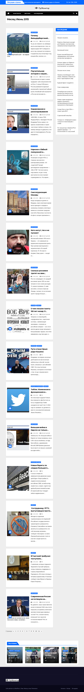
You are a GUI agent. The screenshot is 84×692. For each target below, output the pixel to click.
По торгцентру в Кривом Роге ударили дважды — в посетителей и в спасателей (66, 129)
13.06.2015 (35, 236)
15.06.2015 (35, 41)
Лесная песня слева (63, 70)
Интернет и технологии (36, 386)
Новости (39, 305)
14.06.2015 (35, 76)
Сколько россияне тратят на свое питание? (39, 273)
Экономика (17, 650)
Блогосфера (34, 32)
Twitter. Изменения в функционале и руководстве (40, 392)
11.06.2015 (35, 602)
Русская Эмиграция (35, 462)
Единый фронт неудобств (65, 83)
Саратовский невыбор (64, 115)
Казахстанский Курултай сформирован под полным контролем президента (65, 56)
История (33, 305)
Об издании (38, 13)
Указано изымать (62, 38)
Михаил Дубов (45, 41)
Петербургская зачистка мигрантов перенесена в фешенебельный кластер (65, 93)
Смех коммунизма (63, 87)
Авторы (27, 13)
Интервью (33, 345)
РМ (42, 354)
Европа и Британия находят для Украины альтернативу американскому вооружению (66, 44)
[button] (73, 13)
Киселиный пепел (62, 50)
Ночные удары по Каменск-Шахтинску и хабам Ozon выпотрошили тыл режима (65, 64)
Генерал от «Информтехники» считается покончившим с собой (66, 121)
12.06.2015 (35, 354)
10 (36, 631)
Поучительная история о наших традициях (39, 73)
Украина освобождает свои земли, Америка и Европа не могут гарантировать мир (66, 76)
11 (39, 631)
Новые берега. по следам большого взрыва (39, 468)
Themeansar (34, 688)
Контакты (17, 13)
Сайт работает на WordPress (13, 688)
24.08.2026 (13, 658)
